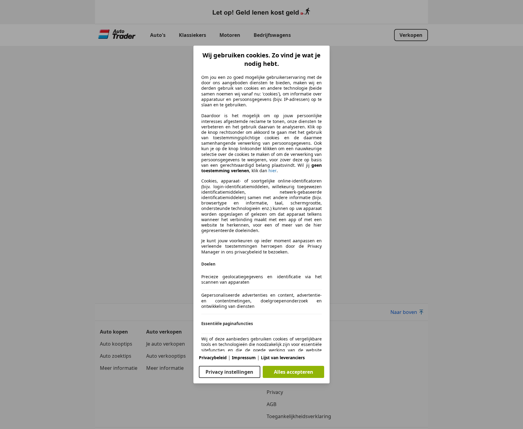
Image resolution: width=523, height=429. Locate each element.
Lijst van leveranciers (283, 357)
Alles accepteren (293, 372)
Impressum (244, 357)
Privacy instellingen (229, 372)
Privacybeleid (213, 357)
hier (272, 170)
